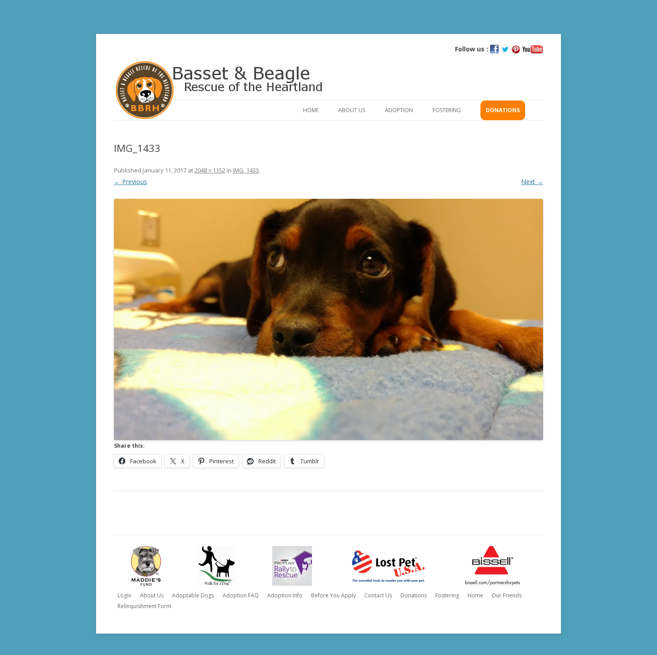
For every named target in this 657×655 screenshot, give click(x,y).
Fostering (447, 110)
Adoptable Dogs (193, 595)
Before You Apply (333, 595)
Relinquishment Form (144, 606)
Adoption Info (285, 595)
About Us (351, 110)
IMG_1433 (246, 170)
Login (124, 595)
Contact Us (378, 595)
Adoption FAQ (241, 595)
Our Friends (507, 595)
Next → (532, 181)
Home (311, 110)
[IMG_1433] (328, 319)
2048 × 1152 (209, 170)
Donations (503, 110)
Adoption (399, 110)
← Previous (130, 181)
